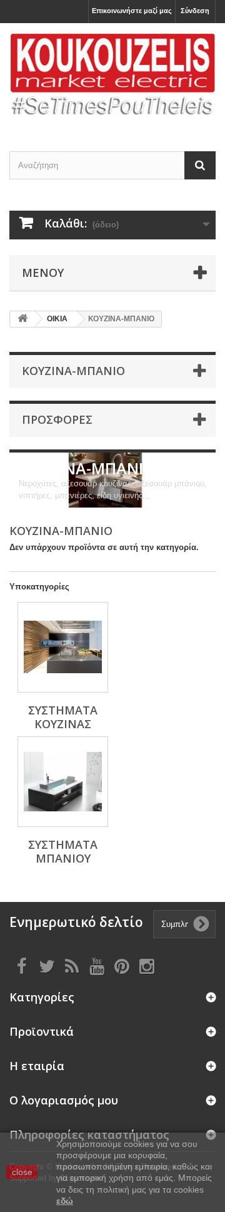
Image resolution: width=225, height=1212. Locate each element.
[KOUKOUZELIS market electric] (112, 76)
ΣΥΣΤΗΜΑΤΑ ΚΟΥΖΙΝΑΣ (63, 717)
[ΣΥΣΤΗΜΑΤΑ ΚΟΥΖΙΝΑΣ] (63, 647)
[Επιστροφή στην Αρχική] (22, 319)
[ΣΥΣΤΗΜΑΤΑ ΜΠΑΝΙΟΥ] (63, 781)
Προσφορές (57, 419)
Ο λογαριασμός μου (63, 1100)
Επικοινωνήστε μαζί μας (132, 10)
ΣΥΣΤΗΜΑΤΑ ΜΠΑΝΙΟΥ (63, 851)
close (22, 1172)
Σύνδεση (195, 10)
